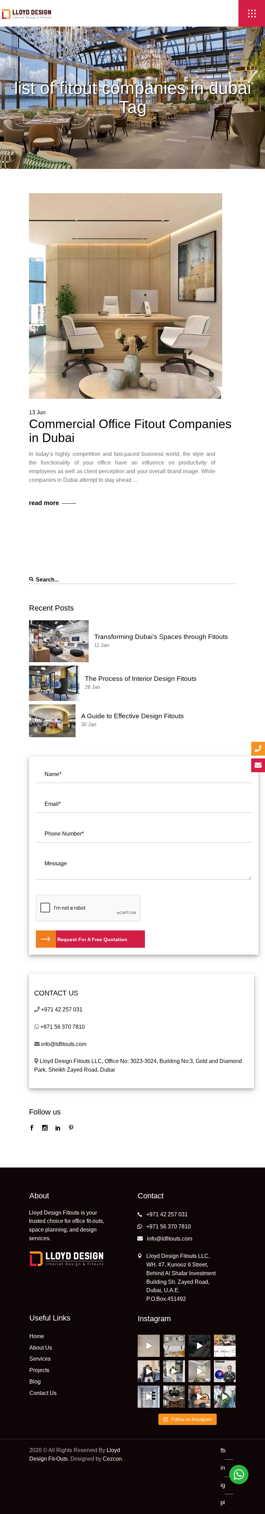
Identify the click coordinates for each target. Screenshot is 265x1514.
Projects (39, 1370)
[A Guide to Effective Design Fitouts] (52, 720)
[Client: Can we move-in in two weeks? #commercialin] (174, 1371)
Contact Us (43, 1393)
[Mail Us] (258, 765)
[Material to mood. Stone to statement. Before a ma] (149, 1346)
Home (36, 1336)
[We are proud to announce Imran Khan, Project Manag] (225, 1371)
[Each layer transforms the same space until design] (149, 1397)
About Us (40, 1348)
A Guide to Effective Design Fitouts (132, 716)
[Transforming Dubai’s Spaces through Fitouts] (59, 641)
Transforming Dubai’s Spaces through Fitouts (161, 636)
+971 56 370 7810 (62, 1027)
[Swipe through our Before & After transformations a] (174, 1397)
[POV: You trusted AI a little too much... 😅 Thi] (199, 1397)
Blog (35, 1382)
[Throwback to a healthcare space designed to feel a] (199, 1371)
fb (222, 1450)
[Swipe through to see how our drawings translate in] (225, 1346)
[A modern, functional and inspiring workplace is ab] (199, 1346)
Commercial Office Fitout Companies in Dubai (130, 431)
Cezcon (112, 1459)
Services (40, 1359)
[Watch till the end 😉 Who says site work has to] (225, 1397)
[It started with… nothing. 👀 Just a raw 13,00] (174, 1346)
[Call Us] (258, 749)
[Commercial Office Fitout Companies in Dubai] (125, 296)
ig (222, 1485)
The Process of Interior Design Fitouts (141, 678)
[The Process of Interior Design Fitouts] (54, 683)
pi (222, 1502)
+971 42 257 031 (61, 1009)
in (222, 1468)
